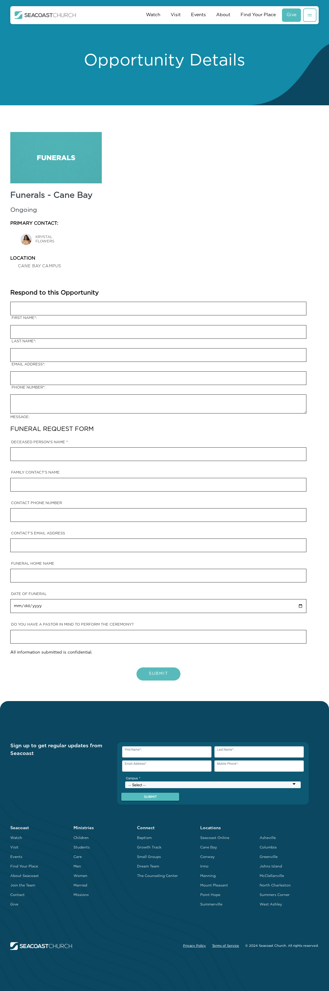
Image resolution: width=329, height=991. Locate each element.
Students (82, 848)
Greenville (269, 857)
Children (81, 838)
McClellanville (272, 876)
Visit (176, 15)
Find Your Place (258, 15)
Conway (207, 857)
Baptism (144, 838)
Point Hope (210, 895)
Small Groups (149, 857)
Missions (81, 895)
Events (198, 15)
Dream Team (148, 867)
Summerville (211, 905)
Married (80, 886)
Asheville (268, 838)
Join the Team (22, 886)
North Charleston (275, 886)
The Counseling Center (157, 876)
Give (291, 15)
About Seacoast (24, 876)
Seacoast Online (214, 838)
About (223, 15)
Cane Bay (208, 848)
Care (78, 857)
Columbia (268, 848)
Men (77, 867)
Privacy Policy (194, 946)
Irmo (204, 867)
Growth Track (149, 848)
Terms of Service (225, 946)
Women (80, 876)
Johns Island (271, 867)
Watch (153, 15)
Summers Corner (275, 895)
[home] (45, 15)
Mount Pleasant (214, 886)
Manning (208, 876)
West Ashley (271, 905)
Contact (17, 895)
